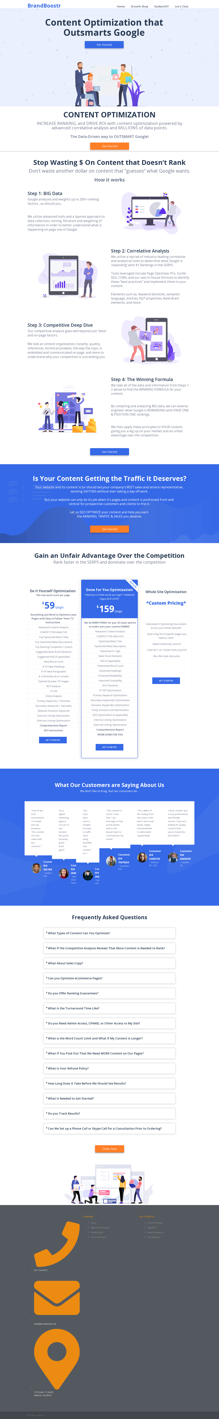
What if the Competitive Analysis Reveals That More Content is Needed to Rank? (106, 948)
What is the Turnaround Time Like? (73, 1008)
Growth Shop (139, 6)
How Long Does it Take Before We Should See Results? (87, 1083)
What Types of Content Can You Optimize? (79, 933)
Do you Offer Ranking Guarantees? (73, 993)
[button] (109, 933)
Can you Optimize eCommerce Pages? (75, 978)
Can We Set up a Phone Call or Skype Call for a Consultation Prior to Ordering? (105, 1128)
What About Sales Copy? (65, 963)
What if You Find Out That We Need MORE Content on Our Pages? (96, 1053)
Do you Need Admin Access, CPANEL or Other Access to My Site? (94, 1023)
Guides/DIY (161, 6)
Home (121, 6)
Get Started (53, 740)
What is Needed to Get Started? (71, 1098)
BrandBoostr (44, 5)
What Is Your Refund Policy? (68, 1068)
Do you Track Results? (64, 1113)
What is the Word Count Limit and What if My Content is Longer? (95, 1038)
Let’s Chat (181, 6)
